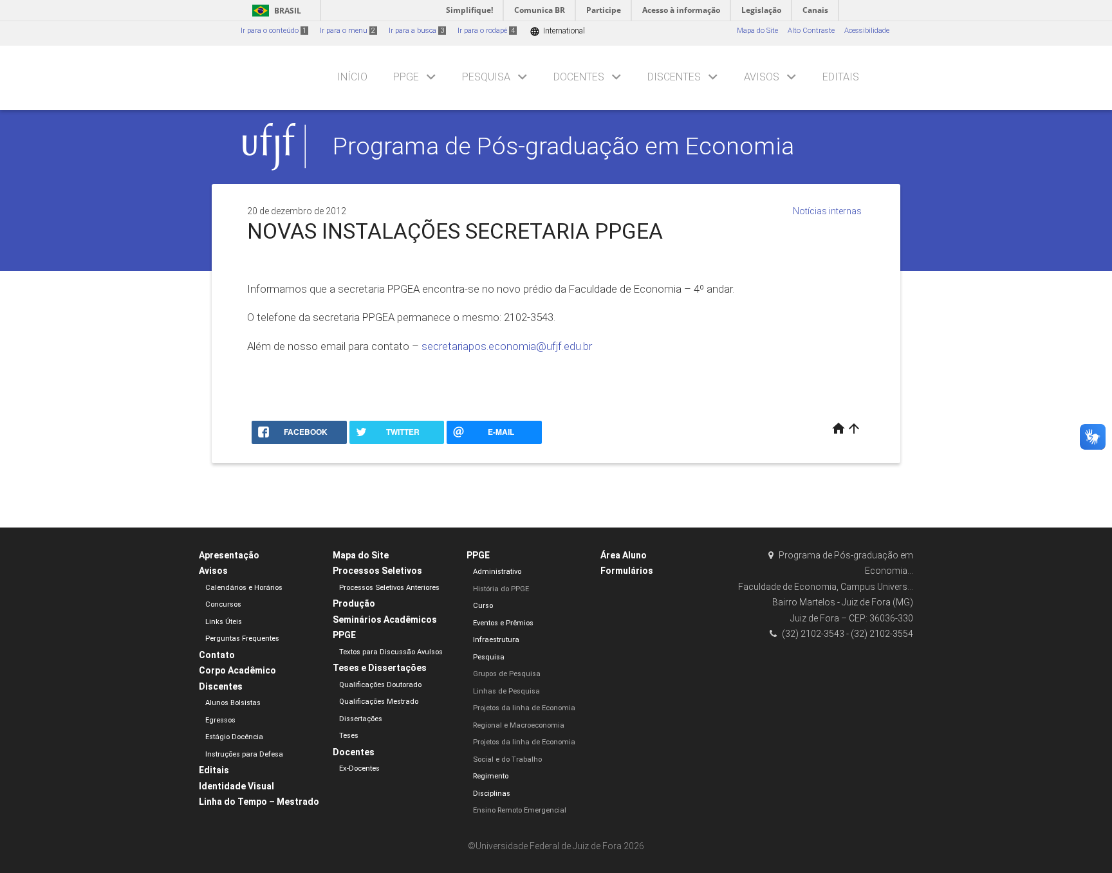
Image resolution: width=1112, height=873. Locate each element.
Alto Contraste (811, 30)
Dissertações (360, 719)
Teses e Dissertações (380, 668)
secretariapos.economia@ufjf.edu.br (507, 346)
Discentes (674, 77)
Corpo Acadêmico (237, 670)
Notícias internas (827, 211)
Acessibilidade (866, 30)
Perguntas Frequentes (242, 638)
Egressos (220, 720)
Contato (217, 655)
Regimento (490, 776)
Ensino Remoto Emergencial (519, 810)
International (557, 31)
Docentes (578, 77)
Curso (483, 606)
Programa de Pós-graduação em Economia (563, 146)
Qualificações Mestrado (378, 701)
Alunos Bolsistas (233, 703)
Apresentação (229, 555)
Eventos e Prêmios (503, 623)
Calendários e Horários (244, 588)
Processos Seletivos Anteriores (389, 588)
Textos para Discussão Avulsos (391, 652)
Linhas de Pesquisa (506, 691)
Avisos (761, 77)
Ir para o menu (347, 30)
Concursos (223, 604)
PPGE (406, 77)
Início (352, 77)
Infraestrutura (496, 640)
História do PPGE (501, 589)
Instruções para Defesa (244, 754)
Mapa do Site (757, 30)
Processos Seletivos (377, 570)
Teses (348, 735)
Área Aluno (623, 555)
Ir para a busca (416, 30)
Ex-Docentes (359, 768)
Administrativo (497, 571)
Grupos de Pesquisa (507, 674)
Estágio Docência (234, 737)
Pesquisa (486, 77)
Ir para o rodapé (486, 30)
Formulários (626, 570)
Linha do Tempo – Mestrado (259, 801)
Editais (840, 77)
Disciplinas (491, 793)
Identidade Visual (236, 786)
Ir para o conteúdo (273, 30)
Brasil (274, 10)
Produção (354, 603)
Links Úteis (223, 622)
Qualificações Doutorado (380, 685)
